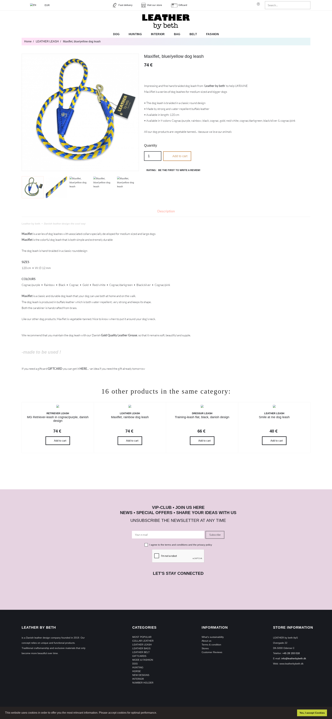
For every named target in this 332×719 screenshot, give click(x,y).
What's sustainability (213, 637)
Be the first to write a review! (179, 170)
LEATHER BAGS (141, 648)
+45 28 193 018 (291, 653)
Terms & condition (211, 644)
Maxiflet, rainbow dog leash (130, 417)
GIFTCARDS (139, 656)
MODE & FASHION (142, 659)
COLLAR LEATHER (143, 640)
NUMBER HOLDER (142, 682)
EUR (47, 5)
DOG (135, 663)
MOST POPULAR (141, 637)
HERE (83, 368)
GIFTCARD (55, 368)
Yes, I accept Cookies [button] (312, 712)
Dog (116, 34)
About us (206, 640)
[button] (158, 713)
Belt (193, 34)
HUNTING (137, 667)
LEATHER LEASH (142, 644)
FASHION (212, 34)
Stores (205, 648)
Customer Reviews (212, 652)
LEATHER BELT (141, 652)
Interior (158, 34)
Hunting (135, 34)
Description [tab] (166, 211)
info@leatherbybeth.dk (293, 658)
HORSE (136, 671)
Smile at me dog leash (274, 417)
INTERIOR (138, 678)
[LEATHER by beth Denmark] (166, 21)
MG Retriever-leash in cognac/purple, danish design (58, 419)
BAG (177, 34)
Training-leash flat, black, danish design (202, 417)
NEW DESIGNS (140, 675)
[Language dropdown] (34, 5)
